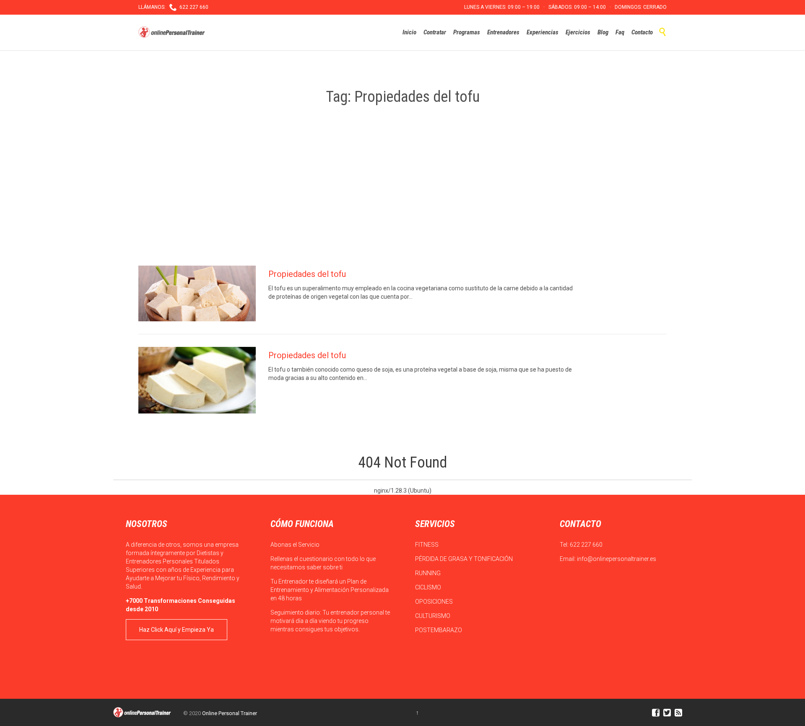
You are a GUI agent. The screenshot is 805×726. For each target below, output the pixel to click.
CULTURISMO (433, 615)
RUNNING (428, 573)
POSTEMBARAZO (439, 630)
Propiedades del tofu (307, 274)
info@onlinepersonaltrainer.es (616, 558)
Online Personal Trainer (229, 713)
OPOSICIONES (434, 601)
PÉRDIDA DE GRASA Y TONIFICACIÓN (464, 558)
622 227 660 (586, 544)
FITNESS (427, 544)
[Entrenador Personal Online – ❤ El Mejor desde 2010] (172, 32)
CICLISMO (428, 587)
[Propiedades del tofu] (197, 293)
